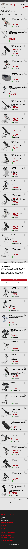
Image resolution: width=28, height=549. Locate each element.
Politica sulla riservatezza (21, 265)
